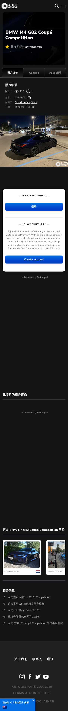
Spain (34, 102)
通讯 (50, 659)
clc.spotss (20, 97)
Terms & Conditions (31, 693)
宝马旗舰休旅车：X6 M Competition (29, 597)
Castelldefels (22, 102)
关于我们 (21, 659)
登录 (34, 206)
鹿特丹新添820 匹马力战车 (24, 617)
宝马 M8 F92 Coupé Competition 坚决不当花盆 (35, 623)
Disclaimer (43, 701)
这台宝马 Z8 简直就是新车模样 (26, 604)
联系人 (37, 659)
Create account (34, 259)
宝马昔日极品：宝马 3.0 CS (24, 610)
